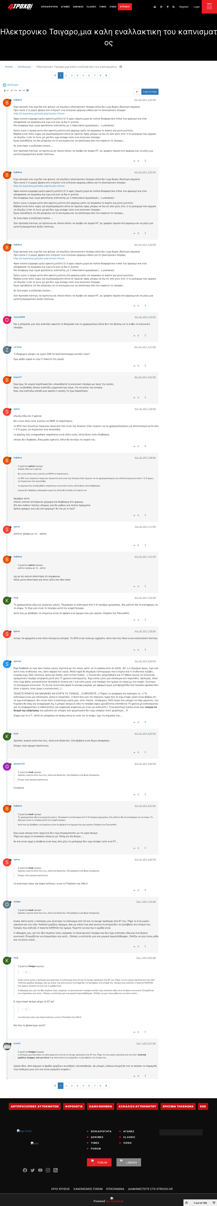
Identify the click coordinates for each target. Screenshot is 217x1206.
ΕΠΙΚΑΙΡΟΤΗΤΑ (101, 1131)
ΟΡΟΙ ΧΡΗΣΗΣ (60, 1189)
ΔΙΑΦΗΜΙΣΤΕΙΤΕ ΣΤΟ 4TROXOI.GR (150, 1189)
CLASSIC (129, 1137)
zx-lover (18, 347)
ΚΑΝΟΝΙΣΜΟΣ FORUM (88, 1189)
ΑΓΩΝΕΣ (128, 1131)
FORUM (96, 1148)
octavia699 (19, 317)
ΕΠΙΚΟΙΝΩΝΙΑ (115, 1189)
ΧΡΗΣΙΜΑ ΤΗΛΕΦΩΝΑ (178, 1106)
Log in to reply (150, 91)
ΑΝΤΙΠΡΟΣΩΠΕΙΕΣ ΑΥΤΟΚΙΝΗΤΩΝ (35, 1106)
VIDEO (127, 1143)
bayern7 (18, 377)
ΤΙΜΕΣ (95, 1143)
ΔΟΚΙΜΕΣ (97, 1137)
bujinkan (18, 99)
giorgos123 (19, 763)
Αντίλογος (12, 84)
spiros (17, 409)
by (101, 1201)
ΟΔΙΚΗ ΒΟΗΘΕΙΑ (100, 1106)
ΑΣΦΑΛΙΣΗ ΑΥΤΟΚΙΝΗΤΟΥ (137, 1106)
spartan (17, 661)
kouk (16, 597)
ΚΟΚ (203, 1106)
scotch (17, 1043)
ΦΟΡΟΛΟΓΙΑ (74, 1106)
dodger (17, 901)
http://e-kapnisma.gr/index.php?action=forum (39, 113)
